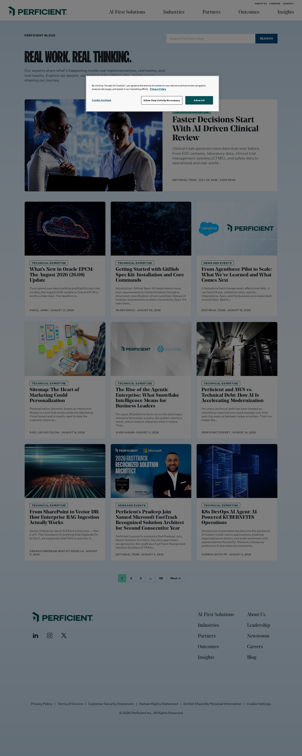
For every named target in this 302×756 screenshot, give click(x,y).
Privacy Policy (158, 89)
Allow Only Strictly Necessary (161, 100)
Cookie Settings (101, 100)
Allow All (199, 100)
